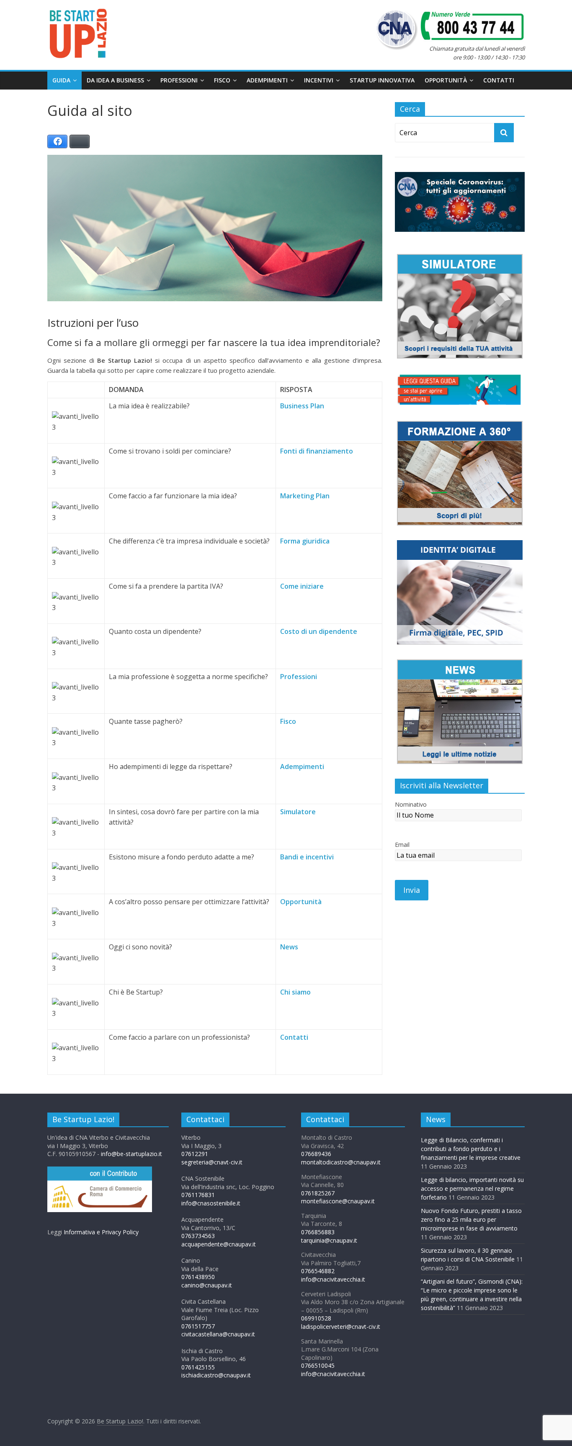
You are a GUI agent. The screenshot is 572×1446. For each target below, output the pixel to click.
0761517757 (198, 1326)
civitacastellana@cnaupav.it (218, 1334)
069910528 (316, 1318)
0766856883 (318, 1232)
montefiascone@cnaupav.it (338, 1201)
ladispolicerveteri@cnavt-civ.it (340, 1327)
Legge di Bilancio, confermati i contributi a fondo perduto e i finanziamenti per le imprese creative (470, 1148)
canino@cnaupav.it (206, 1285)
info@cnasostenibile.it (210, 1203)
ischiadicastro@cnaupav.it (216, 1375)
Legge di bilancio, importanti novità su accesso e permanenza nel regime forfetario (472, 1188)
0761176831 (198, 1195)
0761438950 (198, 1277)
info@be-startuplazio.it (131, 1154)
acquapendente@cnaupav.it (218, 1244)
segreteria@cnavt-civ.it (211, 1162)
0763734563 (198, 1236)
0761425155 (198, 1367)
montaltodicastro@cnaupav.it (341, 1162)
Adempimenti (267, 80)
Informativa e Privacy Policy (101, 1232)
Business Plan (302, 405)
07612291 (194, 1154)
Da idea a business (115, 80)
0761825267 (318, 1193)
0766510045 (318, 1365)
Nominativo (411, 804)
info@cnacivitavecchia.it (333, 1279)
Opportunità (446, 80)
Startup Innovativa (382, 80)
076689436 (316, 1154)
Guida (61, 80)
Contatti (498, 80)
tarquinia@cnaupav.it (329, 1240)
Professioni (179, 80)
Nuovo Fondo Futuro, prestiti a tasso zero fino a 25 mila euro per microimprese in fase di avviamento (471, 1219)
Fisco (222, 80)
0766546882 (318, 1271)
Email (402, 845)
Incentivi (318, 80)
